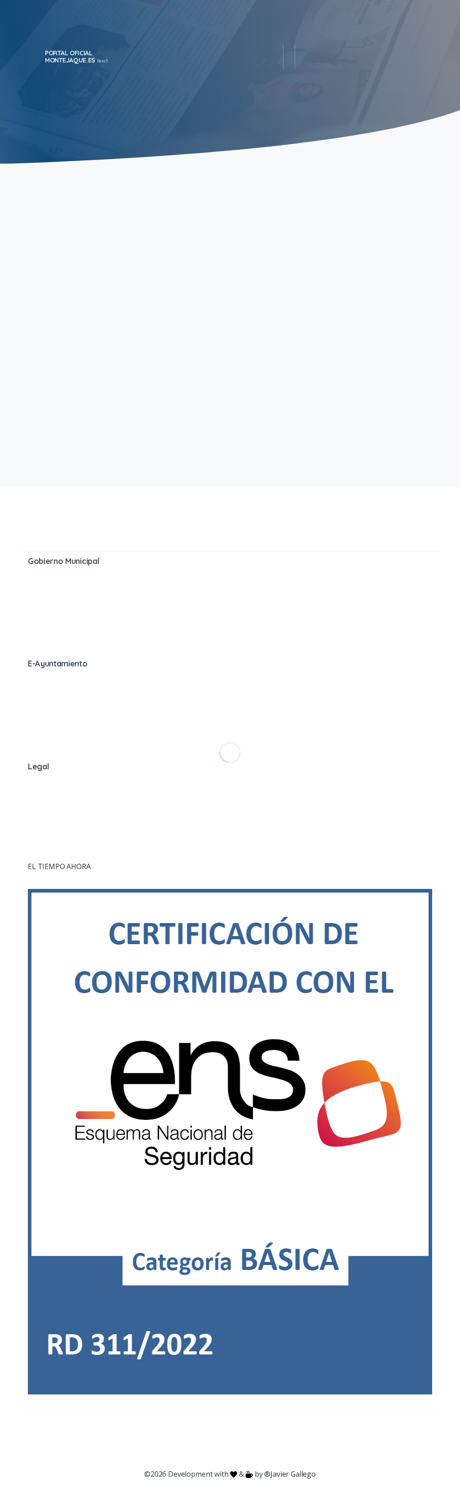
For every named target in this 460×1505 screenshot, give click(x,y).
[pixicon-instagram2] (194, 1440)
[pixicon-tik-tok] (302, 1440)
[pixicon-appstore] (266, 1440)
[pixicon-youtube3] (212, 1440)
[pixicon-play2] (248, 1440)
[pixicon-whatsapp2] (284, 1440)
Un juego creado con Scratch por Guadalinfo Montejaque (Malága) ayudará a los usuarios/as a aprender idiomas (330, 276)
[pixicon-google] (230, 1440)
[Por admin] (39, 418)
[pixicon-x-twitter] (176, 1440)
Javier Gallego (293, 1474)
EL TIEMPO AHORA (59, 866)
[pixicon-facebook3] (158, 1440)
